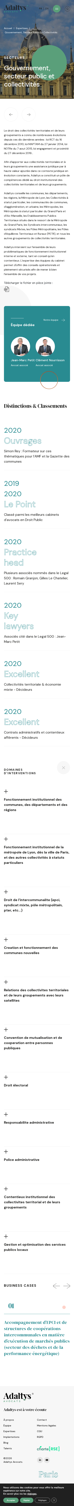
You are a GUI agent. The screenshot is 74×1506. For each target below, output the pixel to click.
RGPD (40, 1436)
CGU (39, 1431)
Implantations (11, 1436)
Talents (7, 1448)
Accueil (8, 28)
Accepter (11, 1500)
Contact (42, 1419)
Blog (5, 1442)
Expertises (22, 28)
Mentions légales (46, 1425)
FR (40, 8)
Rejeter (26, 1500)
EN (47, 8)
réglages (31, 1493)
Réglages (42, 1500)
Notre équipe (51, 319)
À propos (8, 1419)
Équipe (7, 1425)
